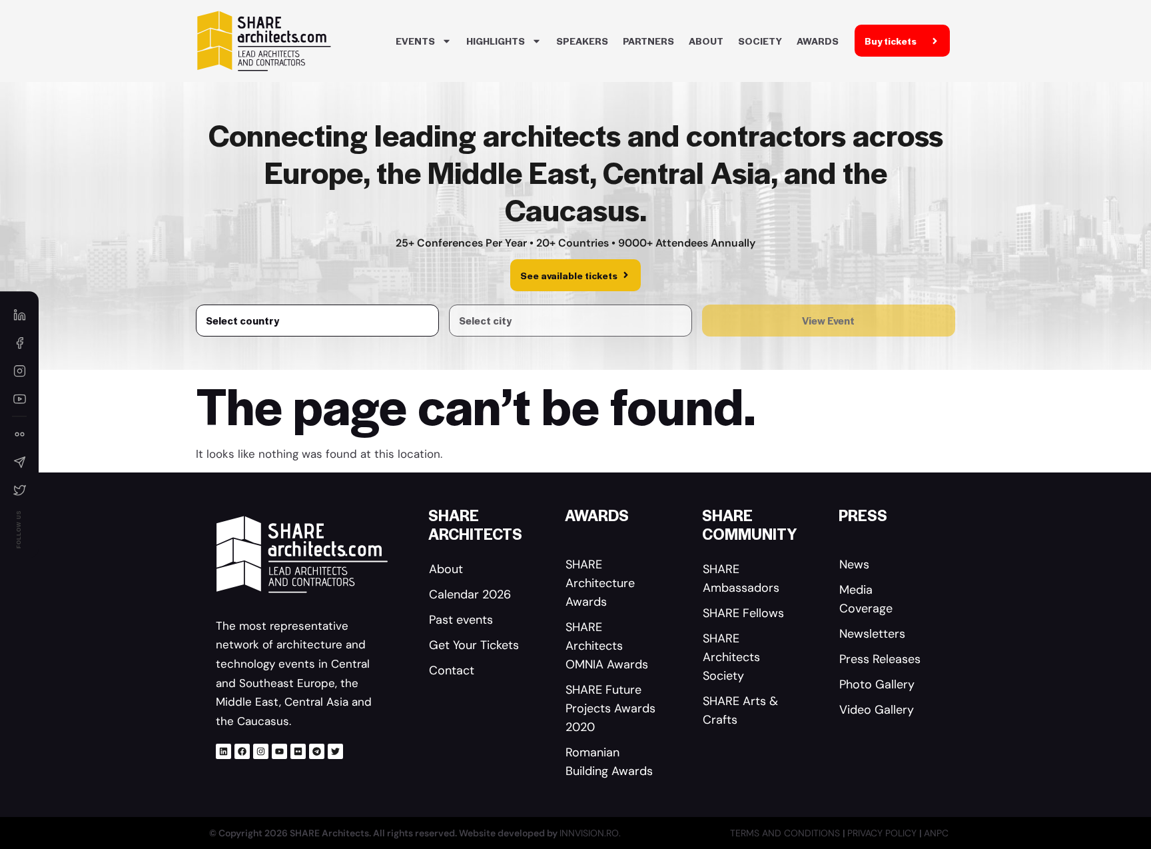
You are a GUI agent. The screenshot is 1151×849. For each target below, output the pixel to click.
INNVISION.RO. (590, 833)
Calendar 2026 (470, 594)
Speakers (582, 40)
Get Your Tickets (474, 645)
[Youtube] (279, 751)
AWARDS (818, 40)
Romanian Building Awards (609, 761)
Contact (451, 670)
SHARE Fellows (743, 613)
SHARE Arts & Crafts (740, 710)
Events (415, 40)
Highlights (495, 40)
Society (760, 40)
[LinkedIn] (19, 314)
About (706, 40)
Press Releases (880, 659)
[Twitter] (335, 751)
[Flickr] (298, 751)
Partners (648, 40)
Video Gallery (876, 710)
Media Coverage (866, 599)
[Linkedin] (223, 751)
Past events (461, 620)
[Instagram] (260, 751)
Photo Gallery (877, 684)
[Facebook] (242, 751)
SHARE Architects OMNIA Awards (607, 645)
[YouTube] (19, 398)
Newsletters (872, 634)
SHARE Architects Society (731, 657)
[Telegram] (316, 751)
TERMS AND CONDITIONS (786, 833)
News (854, 564)
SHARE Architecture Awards (600, 583)
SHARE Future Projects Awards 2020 (610, 708)
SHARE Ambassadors (741, 578)
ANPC (936, 833)
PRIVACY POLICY (883, 833)
